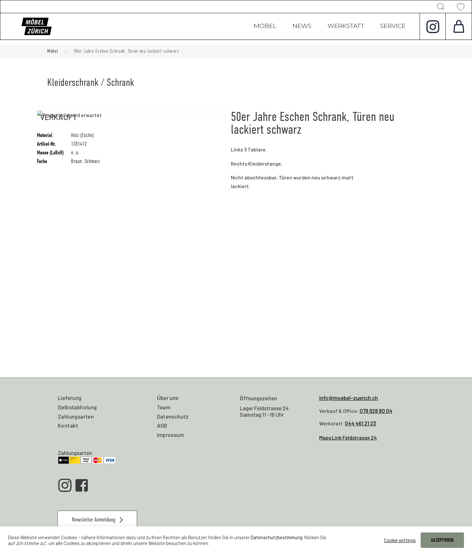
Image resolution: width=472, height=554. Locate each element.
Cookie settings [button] (400, 540)
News (302, 27)
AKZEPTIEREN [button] (442, 540)
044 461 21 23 (360, 423)
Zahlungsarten (76, 416)
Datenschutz (173, 416)
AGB (162, 425)
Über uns (168, 398)
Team (164, 407)
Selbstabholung (77, 407)
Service (393, 27)
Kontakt (68, 425)
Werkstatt (346, 27)
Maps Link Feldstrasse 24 (348, 437)
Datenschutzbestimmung (276, 537)
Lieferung (70, 398)
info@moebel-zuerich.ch (348, 398)
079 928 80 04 (376, 410)
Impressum (170, 434)
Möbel (265, 27)
